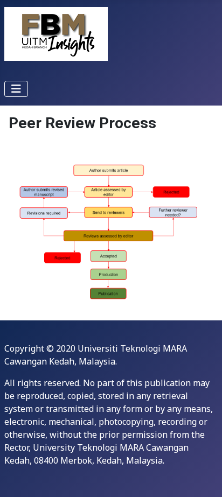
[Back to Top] (203, 477)
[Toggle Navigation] (16, 89)
